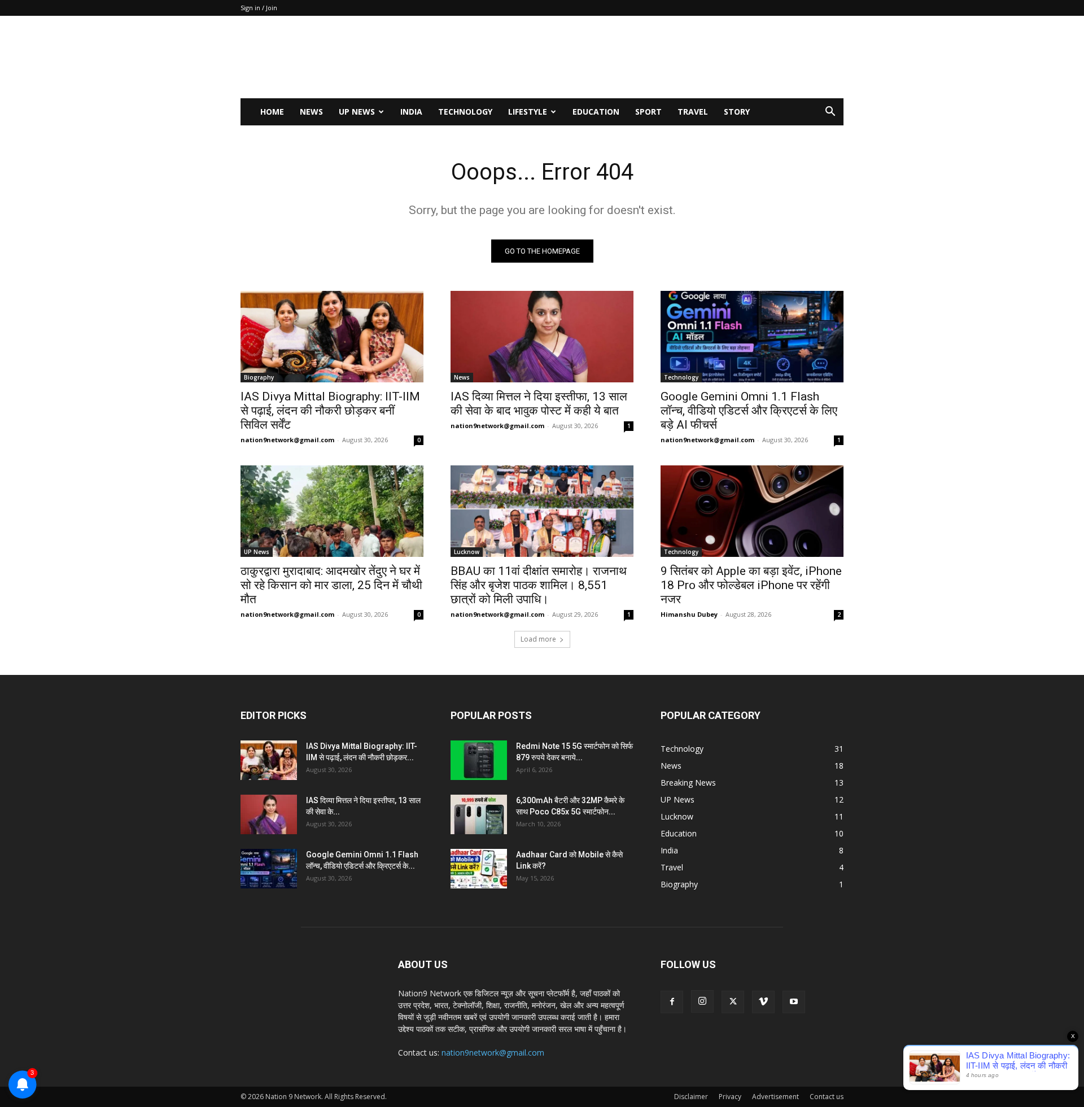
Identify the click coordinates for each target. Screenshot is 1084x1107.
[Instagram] (702, 1001)
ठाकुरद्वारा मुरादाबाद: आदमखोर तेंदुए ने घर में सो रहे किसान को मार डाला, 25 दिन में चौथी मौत (331, 585)
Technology (465, 111)
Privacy (730, 1096)
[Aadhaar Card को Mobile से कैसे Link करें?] (479, 868)
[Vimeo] (763, 1002)
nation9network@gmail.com (287, 439)
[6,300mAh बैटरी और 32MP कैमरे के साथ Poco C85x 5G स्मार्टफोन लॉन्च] (479, 814)
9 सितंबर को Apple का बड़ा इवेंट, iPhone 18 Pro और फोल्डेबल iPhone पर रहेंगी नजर (751, 585)
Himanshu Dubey (689, 614)
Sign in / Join (259, 7)
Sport (648, 111)
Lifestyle (527, 111)
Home (272, 111)
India (411, 111)
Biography (259, 377)
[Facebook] (672, 1002)
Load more (538, 639)
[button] (829, 112)
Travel (693, 111)
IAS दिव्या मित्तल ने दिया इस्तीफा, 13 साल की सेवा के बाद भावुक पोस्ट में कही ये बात (539, 403)
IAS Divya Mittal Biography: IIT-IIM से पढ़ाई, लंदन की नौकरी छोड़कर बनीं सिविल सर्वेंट (330, 411)
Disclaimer (691, 1096)
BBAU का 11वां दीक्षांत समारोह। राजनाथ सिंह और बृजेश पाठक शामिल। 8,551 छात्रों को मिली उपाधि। (539, 585)
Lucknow (466, 552)
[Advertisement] (637, 57)
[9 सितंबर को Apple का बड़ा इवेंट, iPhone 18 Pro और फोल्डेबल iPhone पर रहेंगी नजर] (752, 511)
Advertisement (775, 1096)
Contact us (826, 1096)
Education (595, 111)
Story (737, 111)
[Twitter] (733, 1002)
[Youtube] (794, 1002)
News (311, 111)
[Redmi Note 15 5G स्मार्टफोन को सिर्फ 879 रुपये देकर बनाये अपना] (479, 760)
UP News (357, 111)
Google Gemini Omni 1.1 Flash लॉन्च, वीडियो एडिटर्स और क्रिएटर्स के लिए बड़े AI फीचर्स (749, 411)
